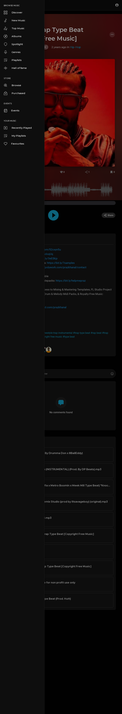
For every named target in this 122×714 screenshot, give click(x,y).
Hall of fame (19, 67)
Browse (16, 85)
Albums (16, 36)
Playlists (17, 60)
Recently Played (22, 127)
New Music (18, 20)
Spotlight (17, 44)
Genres (16, 52)
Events (15, 110)
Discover (17, 12)
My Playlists (19, 135)
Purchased (18, 93)
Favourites (17, 143)
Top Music (18, 28)
